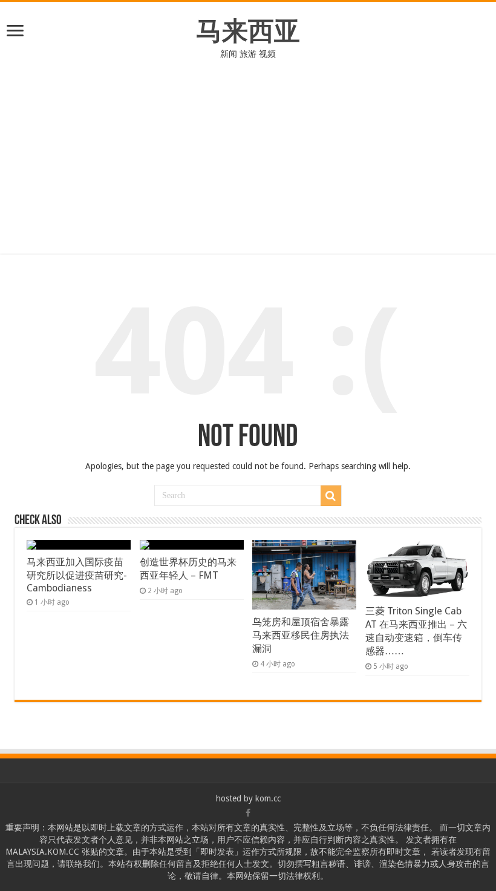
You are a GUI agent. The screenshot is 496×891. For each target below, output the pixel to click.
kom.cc (268, 798)
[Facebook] (248, 813)
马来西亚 (248, 30)
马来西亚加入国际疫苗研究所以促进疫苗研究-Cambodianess (77, 575)
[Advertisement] (248, 150)
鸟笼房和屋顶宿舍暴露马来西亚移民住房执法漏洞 (300, 635)
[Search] (331, 495)
